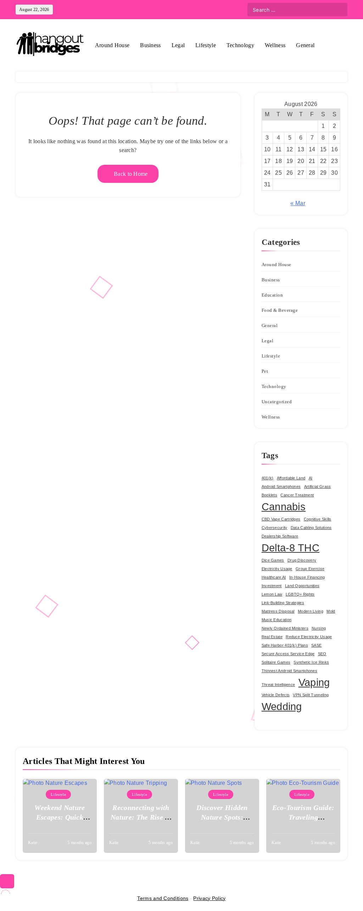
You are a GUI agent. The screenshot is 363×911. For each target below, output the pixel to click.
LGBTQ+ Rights (300, 594)
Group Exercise (310, 569)
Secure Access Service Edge (288, 654)
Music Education (277, 620)
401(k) (268, 478)
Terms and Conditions (162, 898)
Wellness (275, 45)
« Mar (297, 203)
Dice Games (273, 560)
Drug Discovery (301, 560)
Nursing (319, 628)
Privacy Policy (209, 898)
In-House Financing (307, 577)
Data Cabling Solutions (311, 527)
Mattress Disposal (278, 611)
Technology (240, 45)
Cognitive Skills (317, 519)
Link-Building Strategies (283, 603)
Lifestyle (205, 45)
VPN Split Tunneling (311, 695)
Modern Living (310, 611)
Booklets (269, 495)
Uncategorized (277, 401)
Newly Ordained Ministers (285, 628)
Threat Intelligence (278, 684)
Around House (112, 45)
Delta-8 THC (290, 547)
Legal (178, 45)
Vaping (314, 682)
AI (311, 478)
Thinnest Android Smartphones (289, 671)
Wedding (282, 706)
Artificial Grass (317, 486)
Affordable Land (291, 478)
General (305, 45)
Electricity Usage (277, 569)
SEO (322, 654)
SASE (316, 645)
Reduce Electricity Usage (309, 637)
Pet (265, 371)
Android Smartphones (281, 486)
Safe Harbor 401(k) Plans (285, 645)
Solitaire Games (276, 662)
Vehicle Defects (276, 695)
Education (272, 295)
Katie (33, 842)
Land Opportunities (302, 586)
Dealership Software (280, 536)
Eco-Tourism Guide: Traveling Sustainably (303, 817)
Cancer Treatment (297, 495)
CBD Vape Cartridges (281, 519)
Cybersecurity (274, 527)
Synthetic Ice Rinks (311, 662)
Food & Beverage (280, 310)
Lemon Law (272, 594)
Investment (272, 586)
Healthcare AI (274, 577)
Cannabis (284, 506)
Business (150, 45)
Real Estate (272, 637)
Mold (330, 611)
